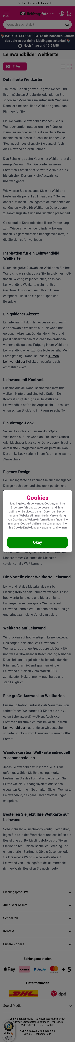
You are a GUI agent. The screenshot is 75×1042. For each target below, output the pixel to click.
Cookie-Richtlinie (30, 523)
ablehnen (61, 527)
